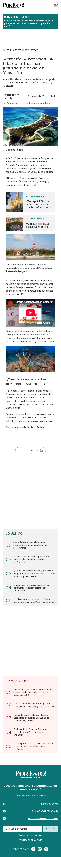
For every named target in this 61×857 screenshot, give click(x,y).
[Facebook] (33, 849)
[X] (46, 849)
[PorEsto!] (13, 5)
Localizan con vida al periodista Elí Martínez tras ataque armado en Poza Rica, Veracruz (34, 600)
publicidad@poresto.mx (45, 811)
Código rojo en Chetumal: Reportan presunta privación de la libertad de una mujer (30, 732)
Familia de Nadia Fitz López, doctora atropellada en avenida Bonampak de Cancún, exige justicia (31, 718)
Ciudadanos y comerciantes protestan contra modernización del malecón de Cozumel (31, 588)
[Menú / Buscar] (56, 5)
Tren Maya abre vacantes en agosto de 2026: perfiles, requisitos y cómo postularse (34, 705)
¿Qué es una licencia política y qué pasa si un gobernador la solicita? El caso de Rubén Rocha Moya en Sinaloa (34, 573)
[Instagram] (40, 849)
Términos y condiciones (30, 835)
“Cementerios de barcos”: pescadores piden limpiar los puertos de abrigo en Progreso (32, 559)
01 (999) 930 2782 (49, 804)
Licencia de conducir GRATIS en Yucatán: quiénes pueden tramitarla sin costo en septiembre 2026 (32, 692)
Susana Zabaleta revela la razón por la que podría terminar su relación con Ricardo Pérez (30, 545)
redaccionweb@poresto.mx (43, 818)
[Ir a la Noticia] (30, 202)
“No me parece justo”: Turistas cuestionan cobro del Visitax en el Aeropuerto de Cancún (33, 746)
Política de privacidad (31, 840)
